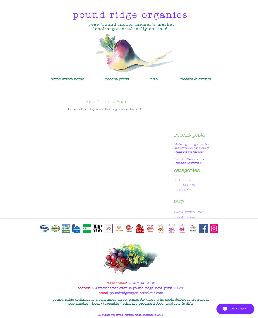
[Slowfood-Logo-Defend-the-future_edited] (129, 228)
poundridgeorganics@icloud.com (136, 293)
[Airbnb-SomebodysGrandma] (182, 228)
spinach (191, 217)
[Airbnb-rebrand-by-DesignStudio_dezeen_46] (150, 228)
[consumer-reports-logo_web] (87, 228)
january (190, 212)
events (178, 212)
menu (201, 212)
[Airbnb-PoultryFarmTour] (161, 228)
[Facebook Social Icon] (203, 228)
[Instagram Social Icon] (214, 228)
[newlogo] (97, 228)
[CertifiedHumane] (66, 228)
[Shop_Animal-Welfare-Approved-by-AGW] (55, 228)
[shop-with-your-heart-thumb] (118, 228)
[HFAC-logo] (76, 228)
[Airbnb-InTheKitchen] (171, 228)
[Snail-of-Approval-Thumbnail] (140, 228)
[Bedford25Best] (108, 228)
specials (179, 217)
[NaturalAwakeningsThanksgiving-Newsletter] (192, 228)
